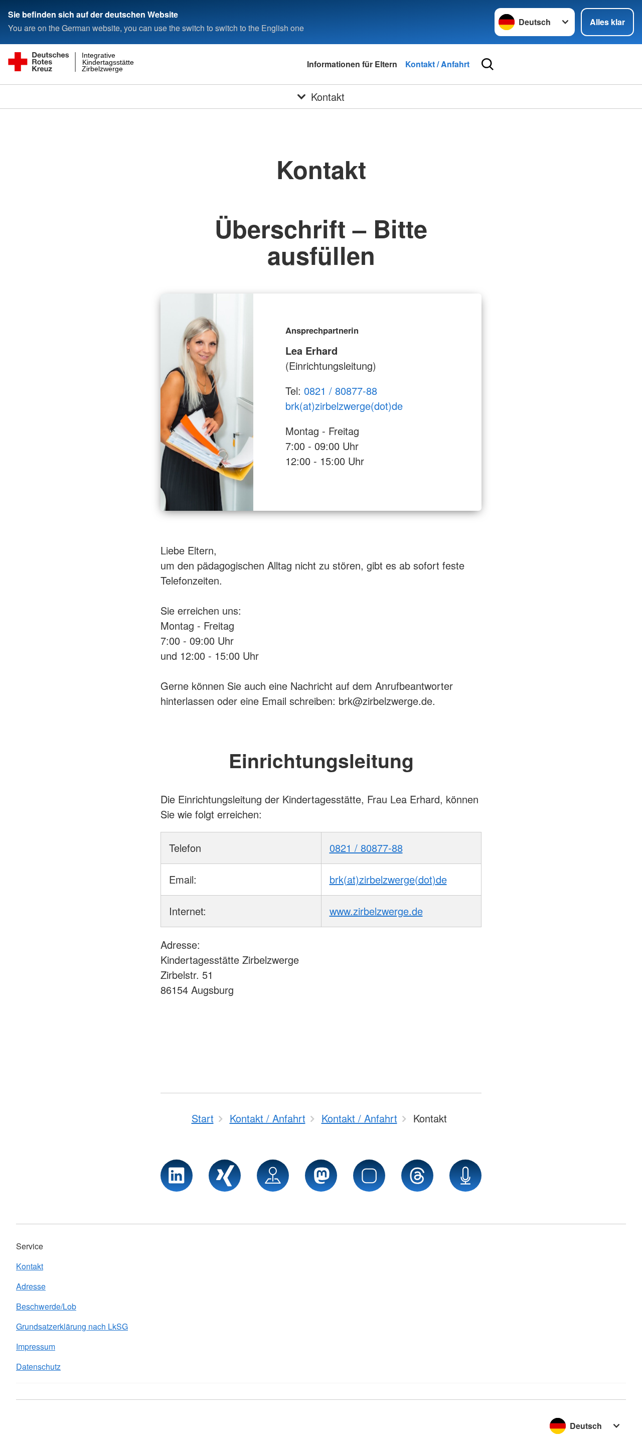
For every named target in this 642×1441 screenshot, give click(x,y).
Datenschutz (38, 1366)
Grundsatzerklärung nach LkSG (72, 1326)
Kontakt (29, 1266)
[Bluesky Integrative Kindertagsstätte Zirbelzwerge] (369, 1176)
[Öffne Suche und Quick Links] (487, 64)
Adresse (31, 1286)
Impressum (35, 1346)
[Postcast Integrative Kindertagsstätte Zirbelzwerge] (465, 1176)
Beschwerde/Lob (46, 1306)
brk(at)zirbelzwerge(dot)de (344, 405)
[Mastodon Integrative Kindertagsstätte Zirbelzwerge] (321, 1176)
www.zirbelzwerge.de (376, 911)
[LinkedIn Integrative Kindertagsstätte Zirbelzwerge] (176, 1176)
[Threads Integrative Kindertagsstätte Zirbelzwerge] (417, 1176)
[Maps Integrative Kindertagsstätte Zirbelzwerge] (273, 1176)
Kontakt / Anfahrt (437, 64)
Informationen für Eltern (352, 64)
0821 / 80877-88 (340, 390)
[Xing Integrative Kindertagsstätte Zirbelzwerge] (225, 1176)
